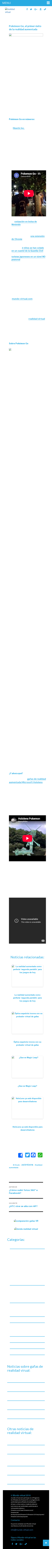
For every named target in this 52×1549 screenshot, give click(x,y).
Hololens (16, 1263)
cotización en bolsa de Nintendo (24, 223)
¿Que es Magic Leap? (27, 1085)
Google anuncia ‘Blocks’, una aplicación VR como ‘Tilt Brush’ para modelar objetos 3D (25, 1460)
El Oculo (16, 1165)
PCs (14, 1329)
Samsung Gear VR (20, 1282)
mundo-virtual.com (22, 298)
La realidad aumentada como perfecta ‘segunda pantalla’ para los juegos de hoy (27, 997)
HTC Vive (16, 1266)
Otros (15, 1274)
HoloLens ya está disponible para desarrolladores (27, 1128)
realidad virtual (36, 318)
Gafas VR (14, 1252)
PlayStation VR (19, 1278)
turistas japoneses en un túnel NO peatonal (28, 258)
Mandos (14, 1306)
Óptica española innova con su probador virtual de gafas (27, 1043)
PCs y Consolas (17, 1325)
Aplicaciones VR (20, 1291)
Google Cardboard (21, 1255)
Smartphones (16, 1351)
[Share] (20, 1155)
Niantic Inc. (19, 128)
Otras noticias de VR (20, 1319)
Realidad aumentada (20, 1345)
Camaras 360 (16, 1245)
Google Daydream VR (22, 1259)
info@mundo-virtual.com (22, 1529)
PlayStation (18, 1333)
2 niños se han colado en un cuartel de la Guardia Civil (28, 249)
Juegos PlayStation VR (23, 1299)
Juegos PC (17, 1295)
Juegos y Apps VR (18, 1288)
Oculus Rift (17, 1270)
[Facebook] (33, 1155)
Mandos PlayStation (22, 1313)
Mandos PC (17, 1309)
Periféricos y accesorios (21, 1339)
